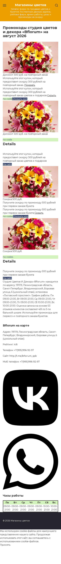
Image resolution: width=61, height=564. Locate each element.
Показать (29, 85)
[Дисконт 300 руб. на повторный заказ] (30, 71)
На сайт (7, 164)
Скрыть (51, 95)
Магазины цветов (30, 5)
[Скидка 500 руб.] (30, 195)
